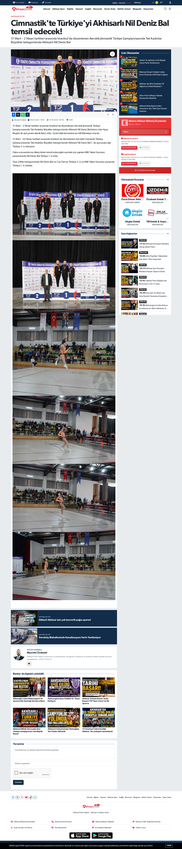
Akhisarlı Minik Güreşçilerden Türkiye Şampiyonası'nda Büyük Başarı (28, 731)
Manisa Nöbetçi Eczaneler (24, 822)
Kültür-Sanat (124, 9)
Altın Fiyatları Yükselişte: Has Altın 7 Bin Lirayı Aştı (153, 257)
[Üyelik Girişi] (169, 2)
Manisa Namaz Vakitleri (104, 822)
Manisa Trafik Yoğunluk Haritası (148, 822)
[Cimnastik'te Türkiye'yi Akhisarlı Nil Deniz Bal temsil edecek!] (64, 80)
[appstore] (80, 835)
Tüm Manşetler (60, 828)
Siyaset (79, 9)
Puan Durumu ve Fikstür (23, 828)
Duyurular (148, 9)
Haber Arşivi (141, 828)
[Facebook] (13, 797)
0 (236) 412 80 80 (130, 148)
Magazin (137, 9)
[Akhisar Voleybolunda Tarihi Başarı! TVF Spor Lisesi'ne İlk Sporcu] (98, 687)
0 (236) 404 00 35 (130, 163)
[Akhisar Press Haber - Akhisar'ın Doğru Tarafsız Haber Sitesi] (22, 9)
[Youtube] (26, 797)
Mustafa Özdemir (20, 120)
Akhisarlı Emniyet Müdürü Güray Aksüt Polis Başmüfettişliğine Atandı (154, 246)
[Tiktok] (31, 797)
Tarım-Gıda (109, 9)
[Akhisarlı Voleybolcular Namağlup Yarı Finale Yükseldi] (64, 717)
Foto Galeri (19, 2)
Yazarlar (48, 2)
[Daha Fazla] (28, 115)
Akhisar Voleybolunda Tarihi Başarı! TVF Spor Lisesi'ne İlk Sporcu (95, 701)
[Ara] (165, 9)
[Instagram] (22, 797)
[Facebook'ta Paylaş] (13, 115)
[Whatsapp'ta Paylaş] (23, 115)
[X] (17, 797)
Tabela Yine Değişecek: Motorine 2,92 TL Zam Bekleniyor (153, 283)
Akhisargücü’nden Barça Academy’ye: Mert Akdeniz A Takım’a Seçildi (153, 307)
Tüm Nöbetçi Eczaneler (146, 170)
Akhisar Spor (58, 9)
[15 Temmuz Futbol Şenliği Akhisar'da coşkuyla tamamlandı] (98, 717)
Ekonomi (97, 9)
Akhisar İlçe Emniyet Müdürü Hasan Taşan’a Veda (152, 270)
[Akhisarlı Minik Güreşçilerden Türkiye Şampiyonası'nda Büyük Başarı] (29, 717)
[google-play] (102, 835)
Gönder (18, 782)
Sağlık (88, 9)
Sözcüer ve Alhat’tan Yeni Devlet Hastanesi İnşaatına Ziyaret (153, 295)
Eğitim (70, 9)
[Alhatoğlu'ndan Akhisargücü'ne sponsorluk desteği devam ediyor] (29, 687)
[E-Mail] (29, 664)
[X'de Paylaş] (18, 115)
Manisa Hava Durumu (63, 822)
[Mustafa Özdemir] (19, 654)
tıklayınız (157, 846)
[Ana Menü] (170, 9)
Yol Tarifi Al (145, 148)
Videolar (34, 2)
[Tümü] (168, 180)
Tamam (169, 845)
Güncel (46, 9)
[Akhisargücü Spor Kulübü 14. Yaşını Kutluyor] (64, 687)
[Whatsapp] (35, 797)
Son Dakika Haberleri (103, 828)
